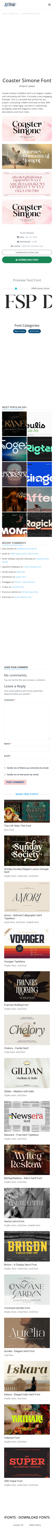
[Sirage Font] (39, 474)
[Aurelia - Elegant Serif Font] (27, 1333)
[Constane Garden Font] (27, 1289)
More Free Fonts (27, 794)
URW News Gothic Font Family (24, 553)
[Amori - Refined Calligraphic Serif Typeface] (27, 897)
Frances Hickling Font (16, 1004)
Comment (9, 700)
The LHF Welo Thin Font (17, 825)
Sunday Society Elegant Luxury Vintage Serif (26, 871)
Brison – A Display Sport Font (20, 1264)
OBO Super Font (13, 1481)
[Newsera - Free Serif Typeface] (27, 1116)
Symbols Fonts (32, 922)
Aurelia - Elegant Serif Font (19, 1351)
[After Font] (39, 499)
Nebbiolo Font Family (27, 548)
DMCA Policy (35, 1525)
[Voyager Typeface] (27, 943)
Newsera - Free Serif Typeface (21, 1134)
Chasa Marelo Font (23, 597)
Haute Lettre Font (14, 1221)
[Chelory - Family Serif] (27, 1030)
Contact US (18, 1525)
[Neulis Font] (39, 424)
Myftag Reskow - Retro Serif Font (23, 1178)
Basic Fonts (14, 13)
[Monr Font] (14, 524)
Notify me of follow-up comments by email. (28, 768)
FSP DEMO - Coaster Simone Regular (28, 303)
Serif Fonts (34, 331)
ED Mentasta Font (30, 592)
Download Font (28, 259)
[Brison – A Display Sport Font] (27, 1246)
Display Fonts (10, 876)
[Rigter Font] (39, 449)
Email (7, 756)
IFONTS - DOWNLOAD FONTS (27, 1517)
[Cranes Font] (14, 424)
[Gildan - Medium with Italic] (27, 1073)
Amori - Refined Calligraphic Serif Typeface (23, 917)
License (16, 246)
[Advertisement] (27, 48)
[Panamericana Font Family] (14, 499)
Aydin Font (21, 577)
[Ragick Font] (39, 524)
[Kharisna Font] (14, 474)
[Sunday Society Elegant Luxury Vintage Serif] (27, 850)
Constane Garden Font (17, 1308)
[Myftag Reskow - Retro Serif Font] (27, 1160)
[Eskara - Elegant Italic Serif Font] (27, 1376)
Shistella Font (18, 587)
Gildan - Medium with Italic (19, 1091)
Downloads (25, 241)
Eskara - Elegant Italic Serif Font (22, 1394)
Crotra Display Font (32, 566)
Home (4, 13)
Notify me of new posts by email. (23, 774)
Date (22, 237)
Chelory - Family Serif (16, 1048)
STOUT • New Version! (25, 582)
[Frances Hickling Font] (27, 986)
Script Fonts (22, 876)
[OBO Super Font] (27, 1463)
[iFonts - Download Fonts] (11, 4)
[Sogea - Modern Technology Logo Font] (14, 449)
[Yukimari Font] (27, 1419)
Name (7, 743)
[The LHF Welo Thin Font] (27, 811)
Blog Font (20, 572)
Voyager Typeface (14, 961)
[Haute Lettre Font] (27, 1203)
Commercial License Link (27, 252)
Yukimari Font (12, 1437)
